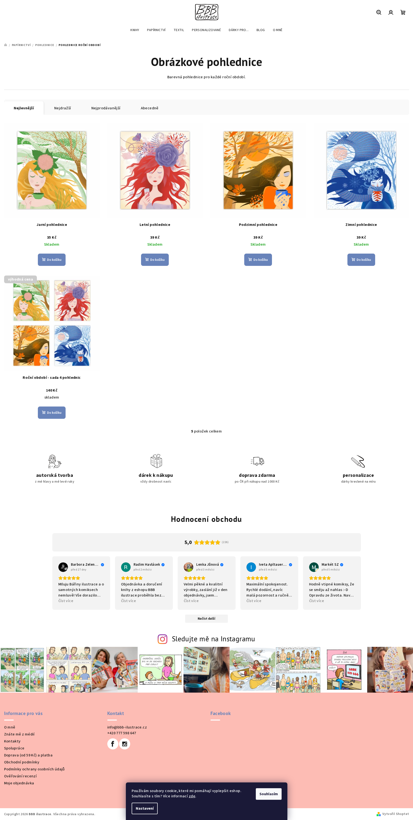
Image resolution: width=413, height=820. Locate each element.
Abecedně (150, 108)
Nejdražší (62, 108)
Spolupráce (14, 748)
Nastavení (145, 808)
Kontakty (12, 741)
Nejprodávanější (106, 108)
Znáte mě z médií (19, 734)
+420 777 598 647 (121, 733)
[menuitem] (135, 30)
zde (192, 796)
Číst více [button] (66, 601)
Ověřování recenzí (20, 776)
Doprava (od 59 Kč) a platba (28, 755)
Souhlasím (268, 794)
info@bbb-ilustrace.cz (127, 727)
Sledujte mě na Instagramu (213, 638)
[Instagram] (124, 743)
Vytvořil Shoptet (395, 814)
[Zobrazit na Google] (63, 567)
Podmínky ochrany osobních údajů (34, 769)
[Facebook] (112, 743)
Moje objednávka (19, 783)
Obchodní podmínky (22, 762)
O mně (9, 727)
